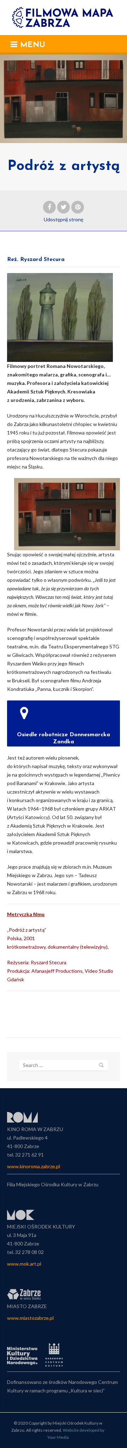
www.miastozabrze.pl (30, 1318)
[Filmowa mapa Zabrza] (64, 17)
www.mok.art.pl (24, 1264)
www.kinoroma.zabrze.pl (33, 1166)
